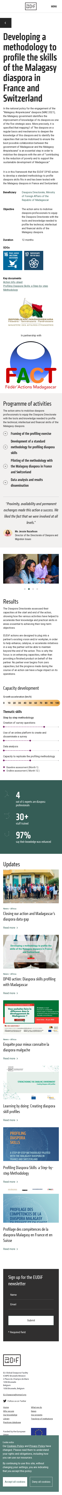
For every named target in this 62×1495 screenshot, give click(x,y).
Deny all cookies (41, 1481)
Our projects (36, 1415)
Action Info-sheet (13, 282)
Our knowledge (10, 1415)
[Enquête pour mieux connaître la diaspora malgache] (31, 1017)
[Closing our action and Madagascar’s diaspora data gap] (31, 886)
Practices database (12, 1422)
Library (6, 1419)
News (33, 1411)
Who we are (8, 1411)
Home (6, 1407)
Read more (9, 927)
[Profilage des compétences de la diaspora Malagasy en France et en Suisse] (31, 1206)
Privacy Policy (37, 1446)
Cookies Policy (15, 1446)
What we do (36, 1407)
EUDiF (31, 6)
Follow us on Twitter (17, 1401)
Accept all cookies (15, 1481)
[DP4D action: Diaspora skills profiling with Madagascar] (31, 952)
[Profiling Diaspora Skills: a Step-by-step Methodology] (31, 1144)
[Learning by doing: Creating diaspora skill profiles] (31, 1082)
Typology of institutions (42, 1419)
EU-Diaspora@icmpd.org (14, 1394)
